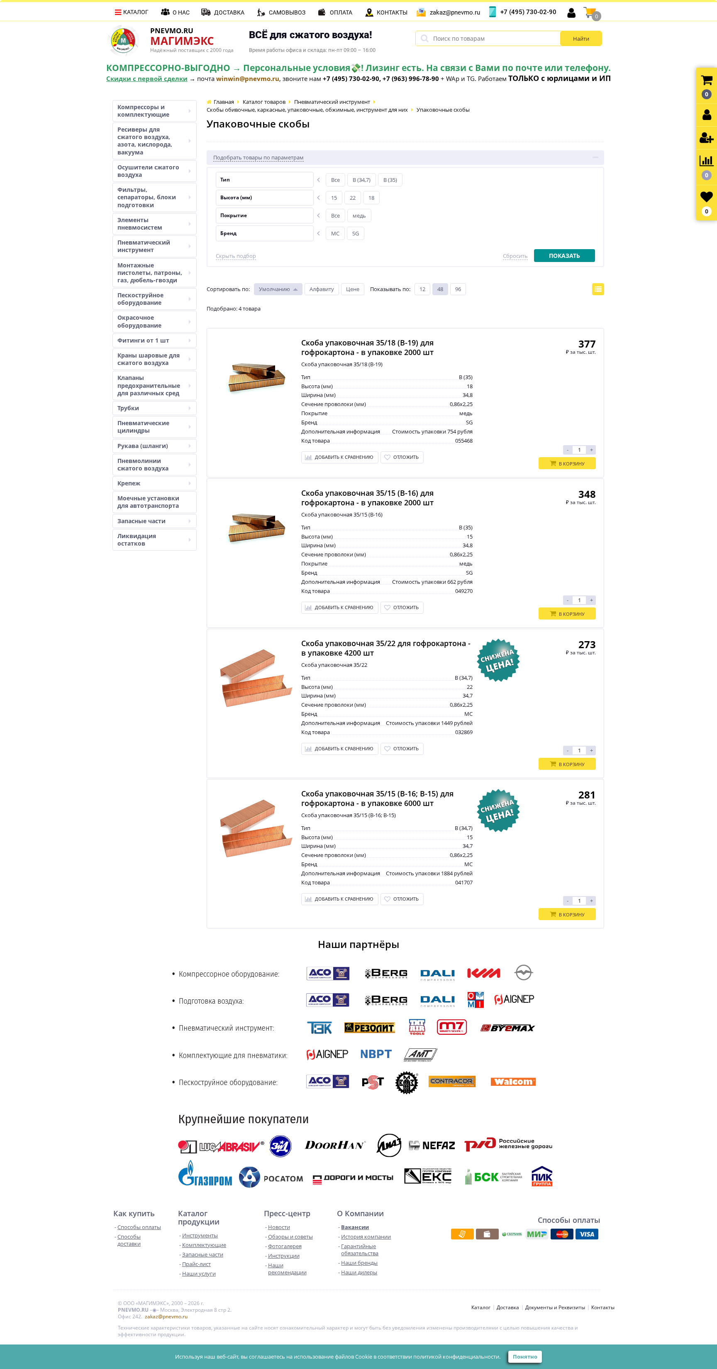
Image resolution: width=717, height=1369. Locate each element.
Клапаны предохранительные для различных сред (148, 385)
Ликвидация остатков (136, 539)
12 (422, 289)
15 (334, 197)
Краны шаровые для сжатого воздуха (148, 359)
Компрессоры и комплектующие (143, 110)
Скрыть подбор (236, 256)
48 (440, 289)
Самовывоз (287, 12)
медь (359, 215)
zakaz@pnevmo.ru (455, 12)
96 (458, 289)
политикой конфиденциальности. (456, 1356)
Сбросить (515, 256)
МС (335, 233)
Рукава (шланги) (142, 446)
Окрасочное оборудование (139, 321)
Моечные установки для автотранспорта (148, 501)
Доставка (229, 12)
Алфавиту (322, 289)
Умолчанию (274, 289)
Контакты (392, 12)
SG (355, 233)
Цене (352, 289)
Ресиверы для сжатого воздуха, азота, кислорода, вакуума (144, 140)
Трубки (128, 408)
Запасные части (141, 521)
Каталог (136, 12)
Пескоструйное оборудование (140, 298)
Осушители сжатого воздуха (148, 171)
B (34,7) (362, 180)
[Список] (598, 289)
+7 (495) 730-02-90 (528, 12)
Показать (564, 256)
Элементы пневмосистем (139, 223)
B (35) (390, 180)
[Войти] (706, 115)
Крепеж (128, 483)
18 (371, 197)
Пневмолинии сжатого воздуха (142, 464)
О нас (181, 12)
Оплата (341, 12)
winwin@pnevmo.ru (247, 78)
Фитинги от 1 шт (143, 340)
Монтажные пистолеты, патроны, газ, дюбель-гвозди (149, 272)
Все (335, 180)
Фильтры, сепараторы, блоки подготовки (146, 197)
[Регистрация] (706, 138)
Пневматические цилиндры (143, 426)
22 (353, 197)
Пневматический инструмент (143, 246)
